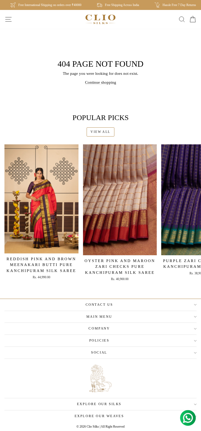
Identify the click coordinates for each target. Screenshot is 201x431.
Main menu (99, 317)
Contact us (99, 305)
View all (100, 132)
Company (99, 328)
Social (99, 352)
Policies (99, 340)
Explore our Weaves (99, 416)
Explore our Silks (99, 404)
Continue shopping (100, 82)
